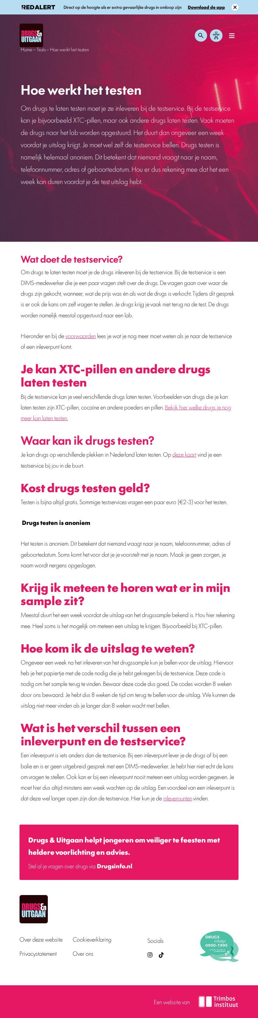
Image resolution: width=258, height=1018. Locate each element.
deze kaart (184, 454)
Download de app (206, 7)
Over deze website (41, 939)
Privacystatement (38, 953)
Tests (41, 49)
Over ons (83, 953)
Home (26, 49)
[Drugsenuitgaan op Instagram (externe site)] (150, 955)
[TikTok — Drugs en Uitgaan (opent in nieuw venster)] (161, 955)
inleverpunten (177, 797)
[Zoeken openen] (201, 35)
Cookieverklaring (92, 939)
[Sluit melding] (235, 7)
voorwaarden (80, 335)
